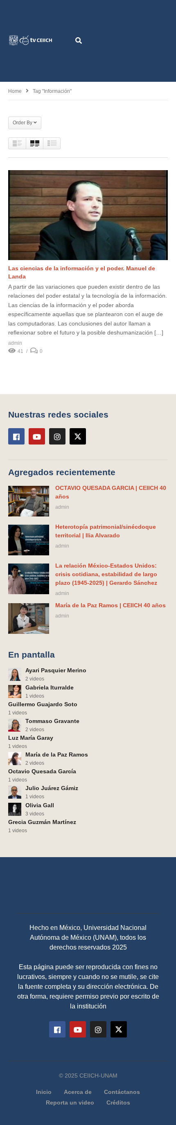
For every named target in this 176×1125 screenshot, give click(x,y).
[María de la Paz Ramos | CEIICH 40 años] (28, 618)
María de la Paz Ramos (56, 754)
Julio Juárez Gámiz (51, 788)
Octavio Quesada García (42, 771)
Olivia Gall (39, 805)
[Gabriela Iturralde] (14, 691)
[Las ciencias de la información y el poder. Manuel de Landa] (88, 215)
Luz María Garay (30, 737)
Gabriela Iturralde (49, 687)
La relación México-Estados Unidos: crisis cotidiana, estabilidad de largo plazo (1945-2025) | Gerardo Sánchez (106, 574)
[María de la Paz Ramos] (14, 758)
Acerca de (78, 1092)
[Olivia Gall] (14, 809)
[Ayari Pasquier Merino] (14, 674)
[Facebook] (16, 436)
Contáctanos (122, 1092)
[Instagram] (57, 436)
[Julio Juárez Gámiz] (14, 792)
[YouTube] (37, 436)
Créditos (118, 1102)
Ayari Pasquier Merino (55, 670)
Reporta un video (70, 1102)
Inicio (44, 1092)
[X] (78, 436)
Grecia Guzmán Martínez (42, 822)
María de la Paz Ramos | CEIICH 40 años (110, 605)
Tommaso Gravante (52, 721)
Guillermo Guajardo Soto (42, 704)
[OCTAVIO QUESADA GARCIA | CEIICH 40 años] (28, 501)
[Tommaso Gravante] (14, 725)
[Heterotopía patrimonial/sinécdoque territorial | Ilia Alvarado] (28, 540)
